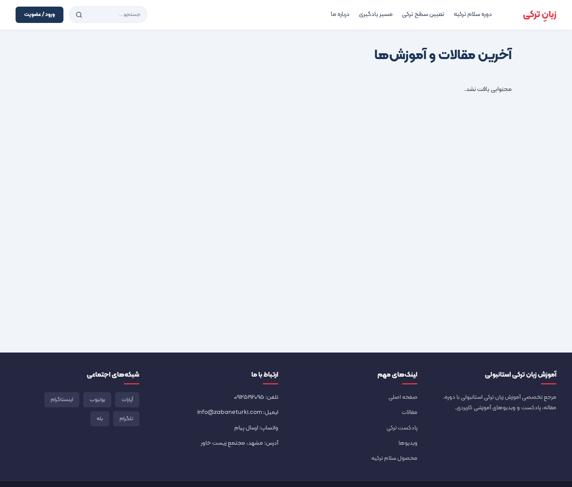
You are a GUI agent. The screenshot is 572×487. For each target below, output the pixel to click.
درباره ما (340, 14)
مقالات (410, 412)
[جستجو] (78, 14)
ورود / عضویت (39, 14)
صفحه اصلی (403, 397)
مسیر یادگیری (376, 14)
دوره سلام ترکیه (473, 14)
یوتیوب (97, 400)
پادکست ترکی (402, 428)
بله (100, 419)
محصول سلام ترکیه (394, 458)
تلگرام (126, 419)
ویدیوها (408, 443)
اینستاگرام (62, 400)
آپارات (127, 400)
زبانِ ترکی (539, 15)
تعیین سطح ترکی (423, 14)
